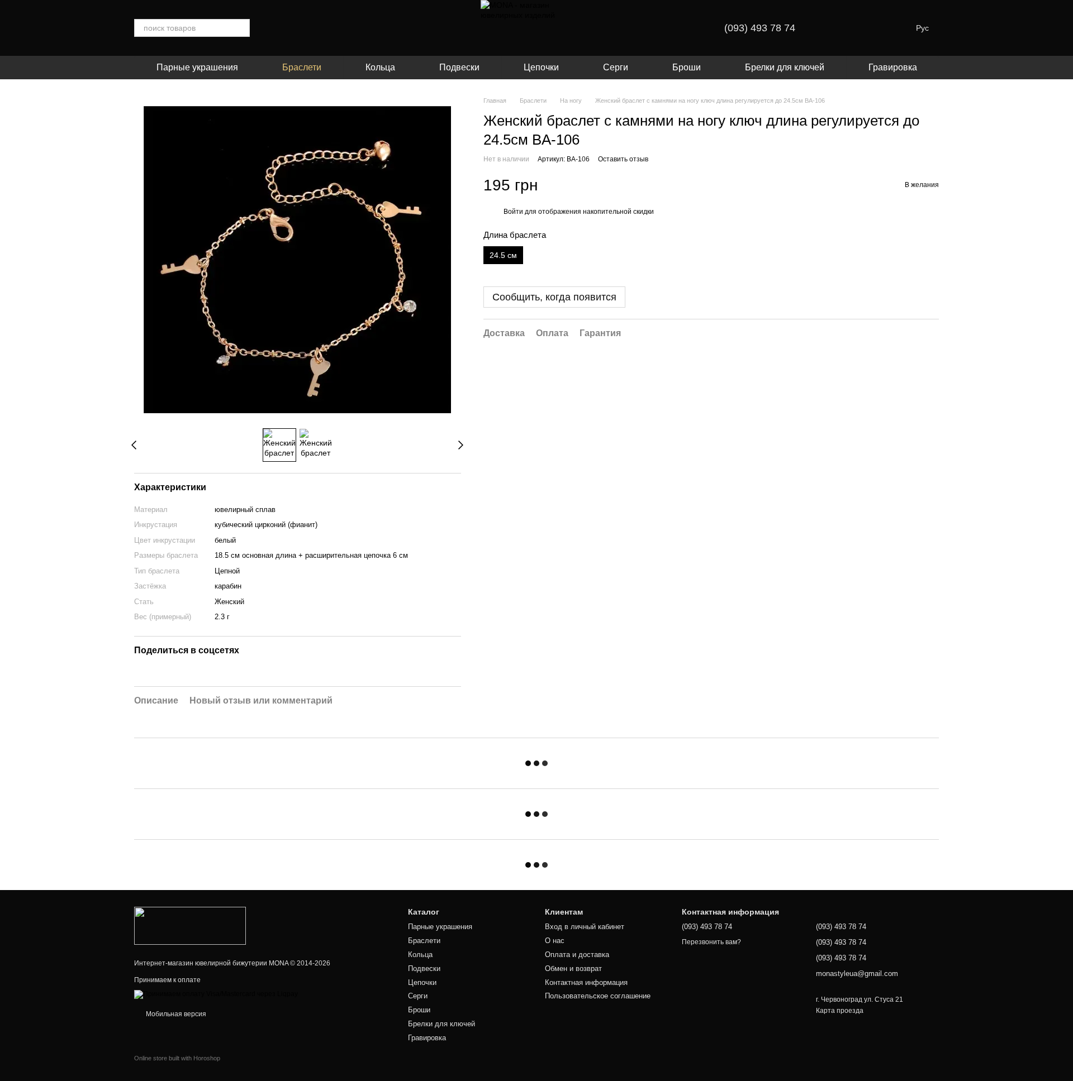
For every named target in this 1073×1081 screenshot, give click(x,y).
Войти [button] (513, 212)
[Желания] (838, 28)
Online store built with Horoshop (177, 1058)
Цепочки (541, 67)
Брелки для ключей (784, 67)
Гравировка (892, 67)
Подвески (459, 67)
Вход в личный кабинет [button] (584, 926)
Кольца (380, 67)
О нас (554, 940)
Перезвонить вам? (711, 942)
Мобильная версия (175, 1014)
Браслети (301, 67)
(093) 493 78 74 (759, 28)
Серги (615, 67)
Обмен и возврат (573, 968)
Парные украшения (197, 67)
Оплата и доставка (577, 954)
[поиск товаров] (241, 28)
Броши (686, 67)
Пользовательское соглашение (598, 996)
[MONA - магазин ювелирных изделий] (190, 925)
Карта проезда (839, 1011)
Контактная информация (586, 982)
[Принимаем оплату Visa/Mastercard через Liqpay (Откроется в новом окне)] (216, 994)
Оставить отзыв (623, 160)
